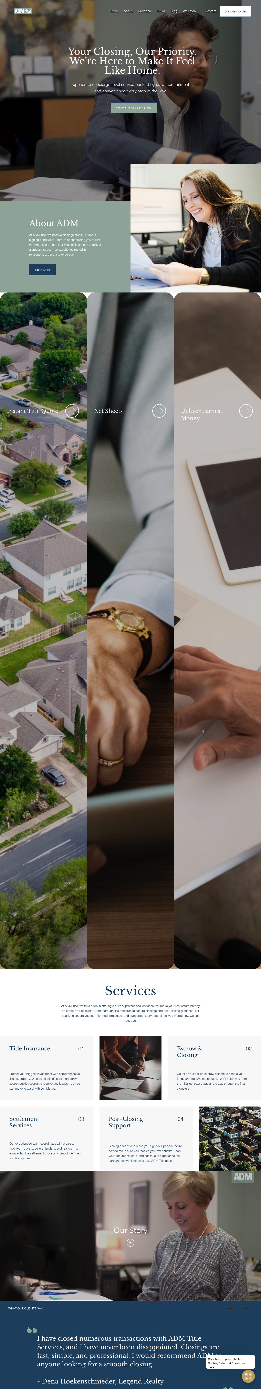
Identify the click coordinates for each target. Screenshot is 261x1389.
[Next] (245, 1309)
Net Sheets (108, 411)
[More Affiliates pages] (198, 11)
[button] (210, 11)
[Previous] (229, 1309)
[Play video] (130, 1243)
